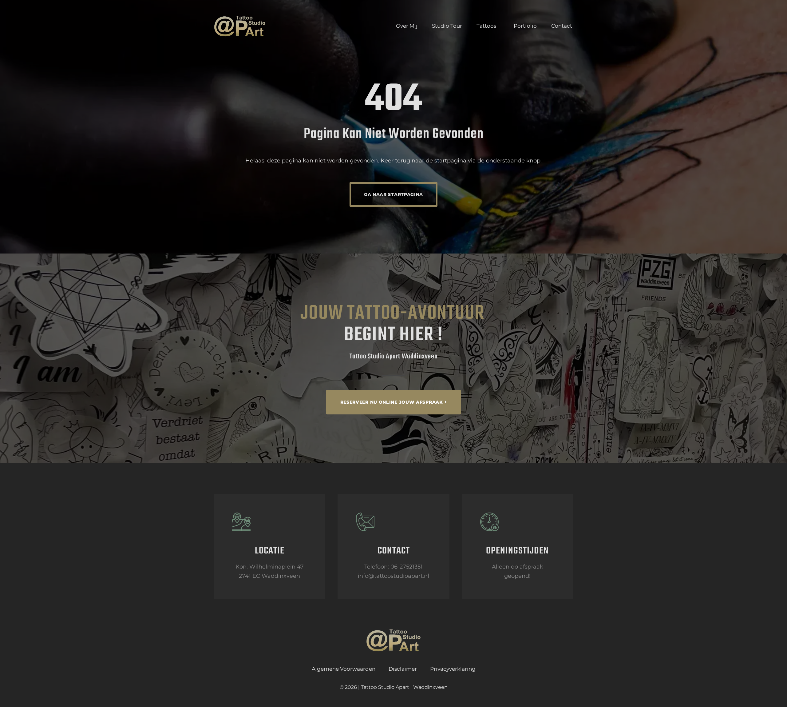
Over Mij (406, 26)
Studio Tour (447, 26)
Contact (561, 26)
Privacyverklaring (453, 669)
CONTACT (394, 551)
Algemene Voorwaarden (343, 669)
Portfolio (525, 26)
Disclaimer (403, 669)
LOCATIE (269, 551)
